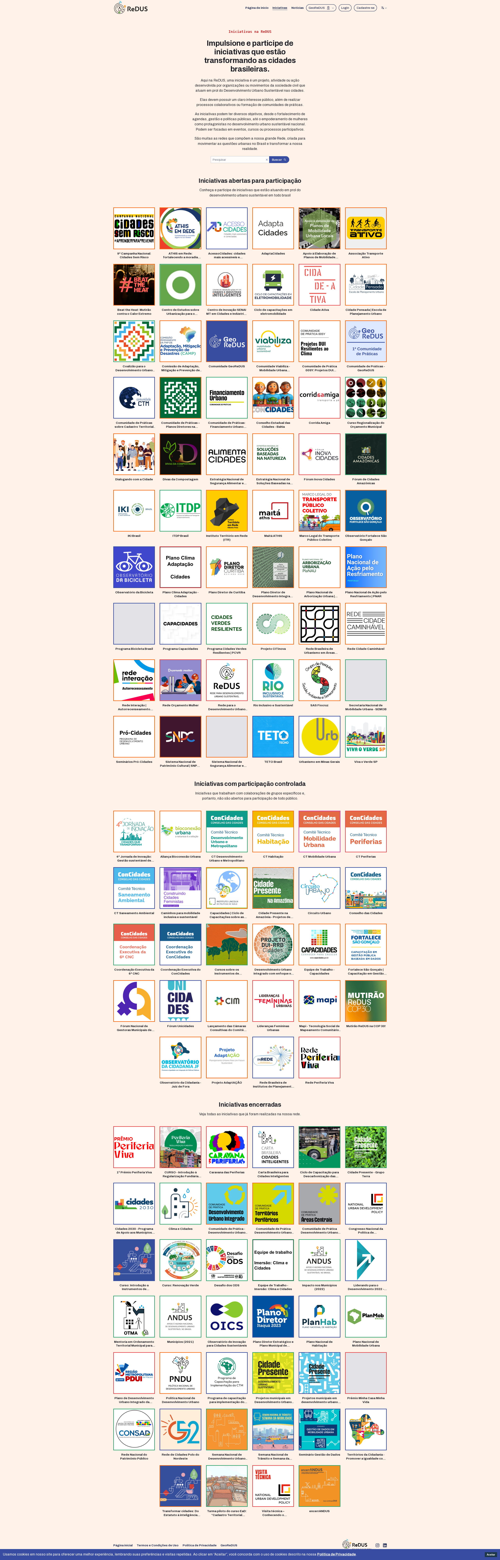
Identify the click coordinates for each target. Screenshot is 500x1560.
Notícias (297, 7)
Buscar (277, 159)
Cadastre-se (365, 7)
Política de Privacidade (200, 1545)
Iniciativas (279, 7)
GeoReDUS (317, 7)
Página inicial (123, 1545)
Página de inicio (257, 7)
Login (345, 7)
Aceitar (491, 1554)
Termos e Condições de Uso (158, 1545)
